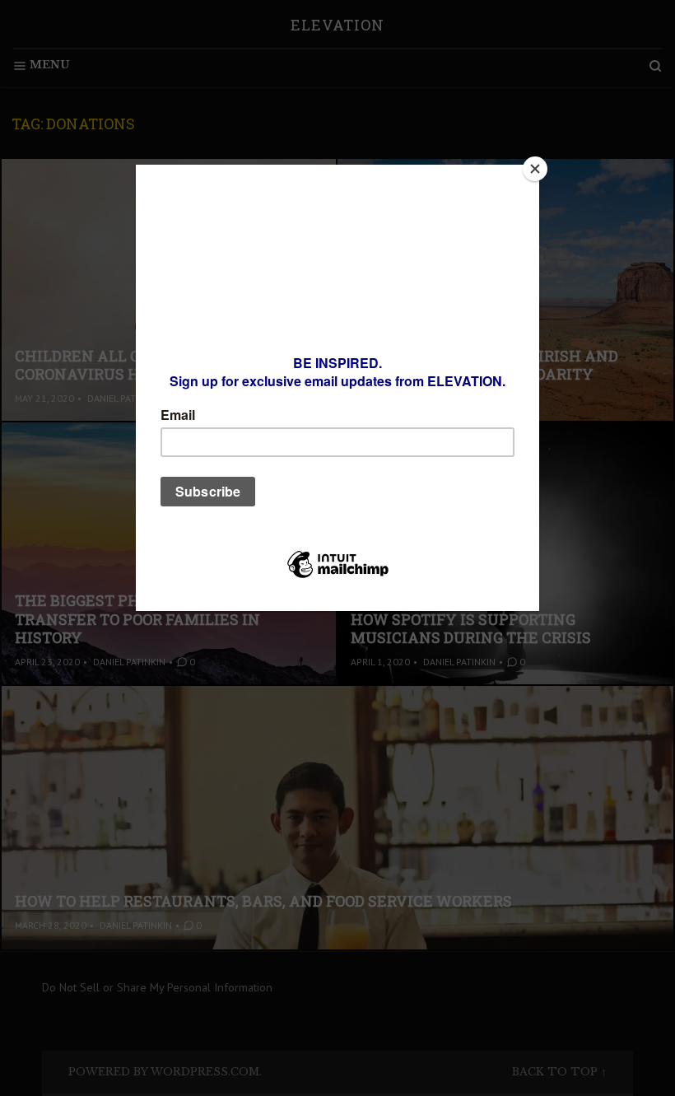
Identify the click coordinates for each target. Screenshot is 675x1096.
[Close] (535, 168)
